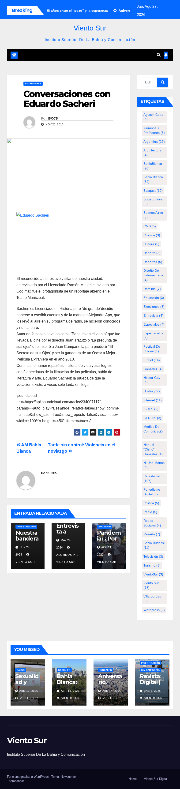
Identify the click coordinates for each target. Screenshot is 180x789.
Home (133, 779)
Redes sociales (152, 523)
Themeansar (15, 781)
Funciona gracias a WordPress (28, 776)
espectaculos (153, 335)
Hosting (151, 391)
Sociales (64, 670)
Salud (21, 670)
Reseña (151, 534)
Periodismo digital (151, 492)
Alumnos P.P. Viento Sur (67, 558)
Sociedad (104, 526)
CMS (149, 226)
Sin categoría (150, 670)
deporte (152, 253)
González (153, 369)
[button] (159, 55)
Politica (151, 503)
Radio (150, 512)
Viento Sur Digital (156, 779)
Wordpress (154, 610)
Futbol (151, 360)
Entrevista (153, 315)
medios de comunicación (154, 431)
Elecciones (154, 306)
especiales (154, 324)
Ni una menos (154, 465)
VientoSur (153, 574)
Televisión (153, 556)
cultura (151, 244)
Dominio (152, 289)
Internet (152, 400)
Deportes (152, 262)
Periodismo (151, 478)
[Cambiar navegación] (87, 55)
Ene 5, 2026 (152, 690)
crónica (151, 235)
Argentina (154, 141)
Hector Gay (151, 380)
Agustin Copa (153, 117)
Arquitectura (152, 152)
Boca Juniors (153, 201)
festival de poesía (151, 349)
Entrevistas (33, 83)
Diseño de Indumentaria (153, 275)
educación (153, 298)
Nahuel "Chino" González (153, 449)
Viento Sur (90, 28)
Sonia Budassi (154, 545)
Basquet (153, 190)
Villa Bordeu (152, 598)
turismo (152, 565)
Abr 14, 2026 (70, 690)
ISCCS (53, 118)
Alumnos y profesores (154, 130)
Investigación (26, 526)
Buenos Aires (153, 215)
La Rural (152, 418)
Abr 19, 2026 (28, 690)
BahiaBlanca (152, 166)
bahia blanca (153, 179)
